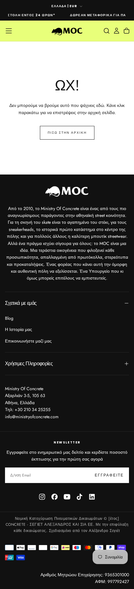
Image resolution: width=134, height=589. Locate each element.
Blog (9, 318)
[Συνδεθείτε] (116, 31)
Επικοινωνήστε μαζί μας (28, 341)
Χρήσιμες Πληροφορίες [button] (29, 363)
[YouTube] (67, 496)
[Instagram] (42, 496)
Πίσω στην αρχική (67, 132)
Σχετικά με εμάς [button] (20, 303)
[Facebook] (54, 496)
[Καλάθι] (126, 31)
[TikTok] (79, 496)
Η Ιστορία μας (18, 329)
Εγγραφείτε (109, 475)
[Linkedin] (92, 496)
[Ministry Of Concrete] (67, 190)
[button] (8, 31)
